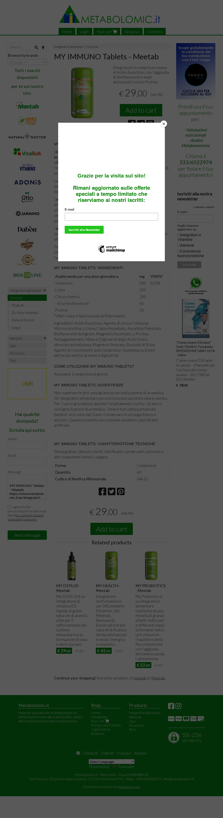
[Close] (163, 124)
